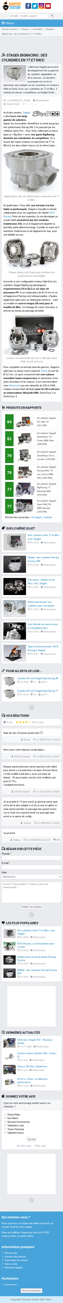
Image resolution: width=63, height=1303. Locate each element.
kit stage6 (36, 517)
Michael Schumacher (18, 1121)
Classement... (12, 1284)
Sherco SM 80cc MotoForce (32, 1066)
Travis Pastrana (15, 1129)
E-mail (6, 863)
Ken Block (12, 1118)
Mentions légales (14, 1267)
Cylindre (47, 517)
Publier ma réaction (32, 907)
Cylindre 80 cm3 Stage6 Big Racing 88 (37, 678)
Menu (10, 23)
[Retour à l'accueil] (12, 6)
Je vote (31, 1139)
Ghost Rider (13, 1114)
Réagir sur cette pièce (23, 849)
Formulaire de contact (16, 1260)
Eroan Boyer (13, 104)
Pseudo (6, 853)
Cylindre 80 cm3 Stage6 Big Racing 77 (37, 690)
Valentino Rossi (15, 1132)
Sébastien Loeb (15, 1125)
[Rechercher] (52, 16)
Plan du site (11, 1252)
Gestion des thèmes (15, 1256)
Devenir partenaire (31, 1290)
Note (4, 872)
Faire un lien (11, 1264)
